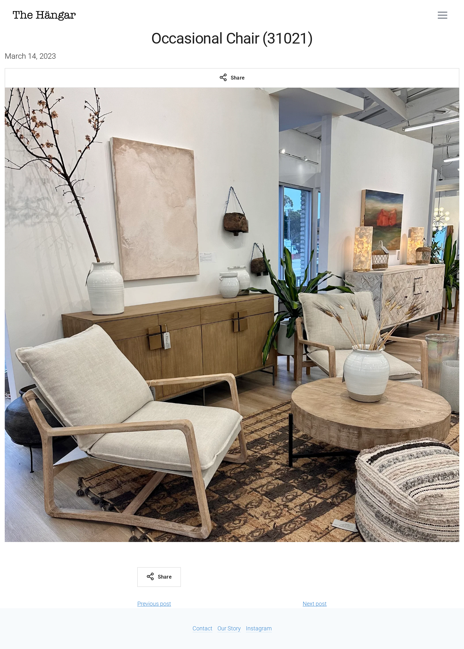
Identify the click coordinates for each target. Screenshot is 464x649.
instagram (259, 628)
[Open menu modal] (442, 15)
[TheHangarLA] (44, 15)
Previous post (154, 603)
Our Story (229, 628)
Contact (202, 628)
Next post (315, 603)
